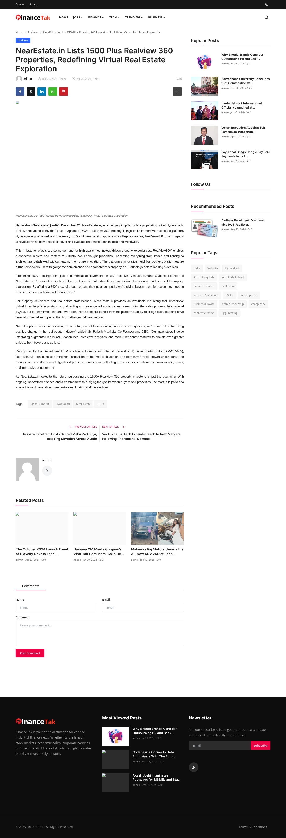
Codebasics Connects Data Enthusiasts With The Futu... (154, 754)
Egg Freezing (229, 313)
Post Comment (30, 653)
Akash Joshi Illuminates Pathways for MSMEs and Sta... (156, 777)
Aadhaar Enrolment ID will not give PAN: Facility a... (242, 222)
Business (33, 32)
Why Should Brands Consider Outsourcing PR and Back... (242, 56)
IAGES (229, 295)
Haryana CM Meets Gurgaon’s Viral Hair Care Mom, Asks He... (98, 551)
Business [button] (155, 17)
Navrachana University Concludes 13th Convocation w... (245, 81)
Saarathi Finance (204, 286)
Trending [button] (132, 17)
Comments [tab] (30, 586)
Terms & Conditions (253, 827)
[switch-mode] (266, 4)
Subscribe (261, 746)
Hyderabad (63, 404)
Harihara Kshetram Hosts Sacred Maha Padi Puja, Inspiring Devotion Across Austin (59, 436)
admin (46, 460)
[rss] (193, 767)
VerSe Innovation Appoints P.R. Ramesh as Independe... (243, 129)
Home (63, 17)
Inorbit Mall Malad (232, 277)
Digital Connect (39, 404)
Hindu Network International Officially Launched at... (241, 105)
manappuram (249, 295)
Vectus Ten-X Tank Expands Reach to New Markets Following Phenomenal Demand (141, 436)
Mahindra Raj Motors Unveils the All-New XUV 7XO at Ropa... (157, 551)
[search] (266, 17)
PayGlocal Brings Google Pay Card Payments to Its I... (245, 154)
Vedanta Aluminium (206, 295)
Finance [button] (94, 17)
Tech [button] (113, 17)
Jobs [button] (76, 17)
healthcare (228, 286)
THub (100, 404)
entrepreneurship (233, 304)
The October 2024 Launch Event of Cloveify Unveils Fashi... (42, 551)
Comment (23, 617)
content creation (204, 313)
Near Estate (83, 404)
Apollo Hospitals (204, 277)
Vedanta (212, 268)
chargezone (258, 304)
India (197, 268)
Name (20, 599)
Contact (21, 4)
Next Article (110, 427)
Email (106, 599)
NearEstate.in (91, 225)
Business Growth (204, 304)
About (33, 4)
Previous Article (85, 427)
